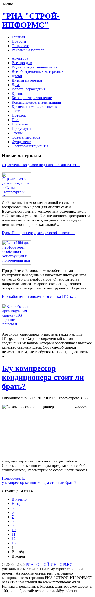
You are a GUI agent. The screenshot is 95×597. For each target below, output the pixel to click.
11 (13, 534)
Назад (16, 503)
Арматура (20, 58)
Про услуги (21, 128)
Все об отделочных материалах (38, 71)
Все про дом (22, 63)
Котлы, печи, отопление (32, 98)
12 (14, 539)
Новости (19, 41)
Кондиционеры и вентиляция (36, 102)
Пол (15, 120)
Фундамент (21, 142)
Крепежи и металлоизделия (34, 107)
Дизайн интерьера (27, 80)
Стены (17, 133)
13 (14, 543)
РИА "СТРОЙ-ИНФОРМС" (49, 564)
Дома (16, 85)
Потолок (19, 115)
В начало (19, 499)
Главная (18, 37)
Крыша (18, 93)
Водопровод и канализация (34, 67)
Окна (16, 111)
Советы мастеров (26, 137)
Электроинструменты (30, 146)
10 (14, 530)
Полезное (20, 124)
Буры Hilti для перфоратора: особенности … (38, 233)
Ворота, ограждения (28, 89)
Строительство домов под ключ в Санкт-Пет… (41, 165)
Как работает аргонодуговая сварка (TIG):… (39, 296)
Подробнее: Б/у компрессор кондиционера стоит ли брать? (39, 480)
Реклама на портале (28, 50)
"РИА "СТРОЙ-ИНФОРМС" (31, 20)
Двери (17, 76)
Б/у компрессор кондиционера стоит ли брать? (43, 377)
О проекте (20, 46)
